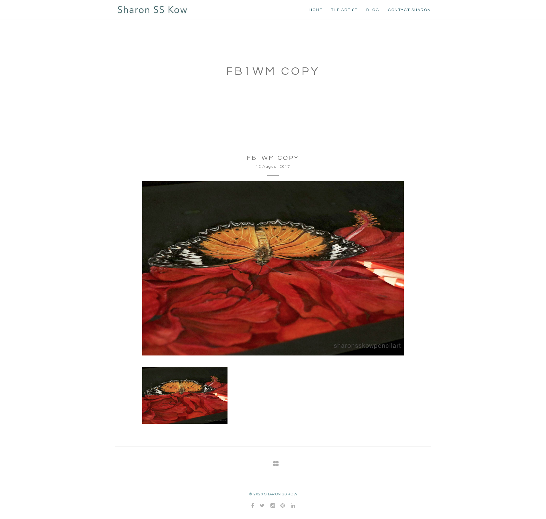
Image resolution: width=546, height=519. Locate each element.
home (315, 10)
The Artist (344, 10)
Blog (372, 10)
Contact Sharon (409, 10)
